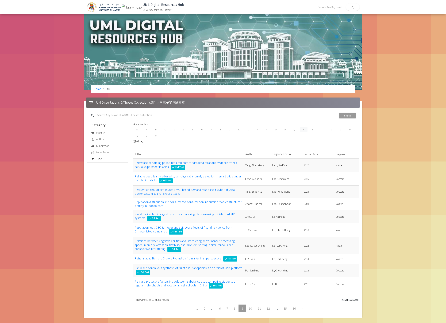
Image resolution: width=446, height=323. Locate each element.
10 (250, 308)
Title (96, 159)
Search (347, 115)
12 (268, 308)
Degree (341, 154)
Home (97, 89)
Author (97, 139)
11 (259, 308)
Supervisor (100, 146)
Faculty (98, 132)
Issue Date (100, 152)
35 (285, 308)
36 (294, 308)
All (137, 129)
